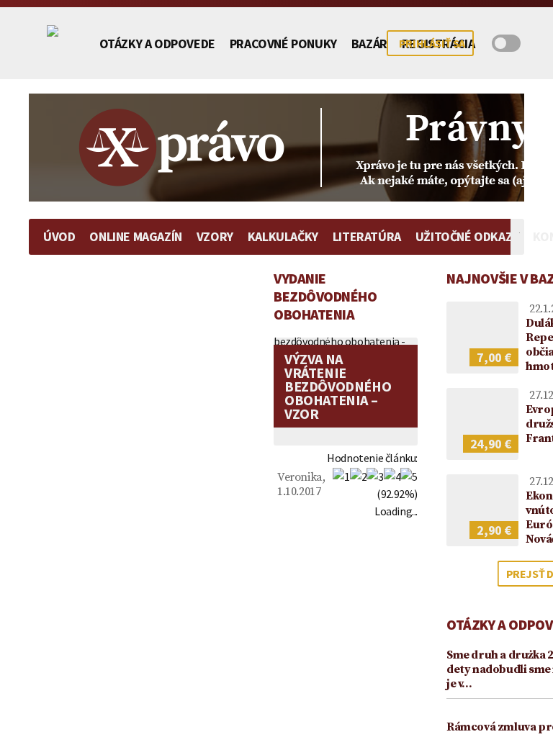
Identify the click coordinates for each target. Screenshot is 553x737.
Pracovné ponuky (283, 43)
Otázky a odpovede (157, 43)
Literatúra (367, 236)
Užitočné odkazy (466, 236)
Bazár (369, 43)
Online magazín (135, 236)
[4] (392, 476)
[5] (409, 476)
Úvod (59, 236)
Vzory (215, 236)
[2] (358, 476)
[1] (341, 476)
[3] (375, 476)
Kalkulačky (283, 236)
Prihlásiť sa (432, 43)
